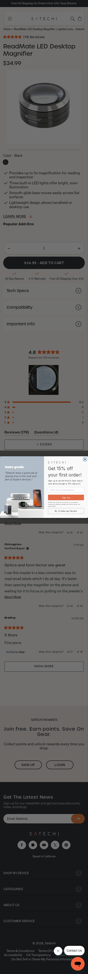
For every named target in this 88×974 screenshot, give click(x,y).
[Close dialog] (85, 459)
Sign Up (66, 497)
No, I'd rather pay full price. (66, 511)
